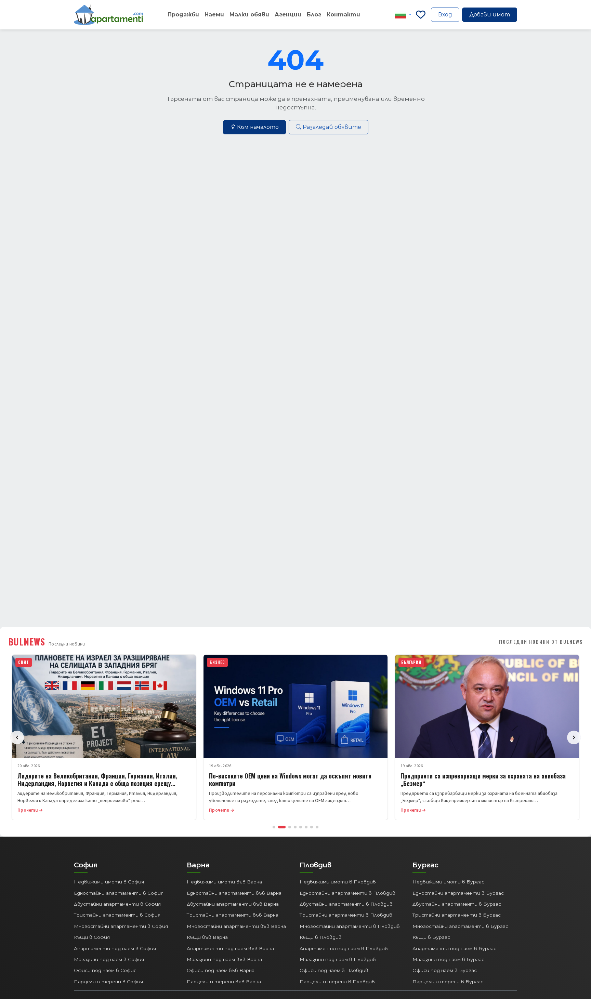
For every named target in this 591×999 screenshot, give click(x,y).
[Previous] (17, 737)
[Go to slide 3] (289, 827)
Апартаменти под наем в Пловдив (344, 948)
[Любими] (420, 15)
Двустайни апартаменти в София (117, 904)
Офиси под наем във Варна (220, 970)
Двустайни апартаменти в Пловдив (346, 904)
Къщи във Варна (207, 937)
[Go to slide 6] (306, 827)
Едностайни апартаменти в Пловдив (347, 893)
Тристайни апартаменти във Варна (232, 915)
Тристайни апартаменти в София (117, 915)
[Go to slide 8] (317, 827)
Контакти (343, 14)
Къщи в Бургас (431, 937)
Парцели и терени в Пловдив (337, 981)
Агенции (288, 14)
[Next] (574, 737)
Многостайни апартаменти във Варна (236, 926)
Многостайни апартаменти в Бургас (460, 926)
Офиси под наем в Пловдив (334, 970)
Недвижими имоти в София (109, 881)
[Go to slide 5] (300, 827)
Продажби (183, 14)
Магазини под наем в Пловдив (338, 959)
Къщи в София (92, 937)
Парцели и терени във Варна (224, 981)
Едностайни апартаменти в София (118, 893)
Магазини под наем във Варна (224, 959)
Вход (445, 14)
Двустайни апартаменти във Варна (233, 904)
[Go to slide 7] (311, 827)
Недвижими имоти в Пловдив (338, 881)
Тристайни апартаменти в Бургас (456, 915)
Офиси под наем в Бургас (444, 970)
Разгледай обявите (332, 127)
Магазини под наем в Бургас (448, 959)
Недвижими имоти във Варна (224, 881)
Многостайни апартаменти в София (121, 926)
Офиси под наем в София (105, 970)
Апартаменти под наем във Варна (230, 948)
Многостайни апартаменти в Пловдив (350, 926)
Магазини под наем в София (109, 959)
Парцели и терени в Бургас (447, 981)
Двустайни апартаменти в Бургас (456, 904)
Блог (314, 14)
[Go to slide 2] (282, 827)
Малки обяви (249, 14)
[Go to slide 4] (295, 827)
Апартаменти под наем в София (115, 948)
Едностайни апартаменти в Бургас (458, 893)
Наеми (214, 14)
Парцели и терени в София (108, 981)
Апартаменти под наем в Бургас (454, 948)
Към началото (258, 127)
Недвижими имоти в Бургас (448, 881)
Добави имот (489, 14)
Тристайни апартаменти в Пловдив (346, 915)
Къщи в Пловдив (321, 937)
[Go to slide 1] (274, 827)
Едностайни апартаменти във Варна (234, 893)
